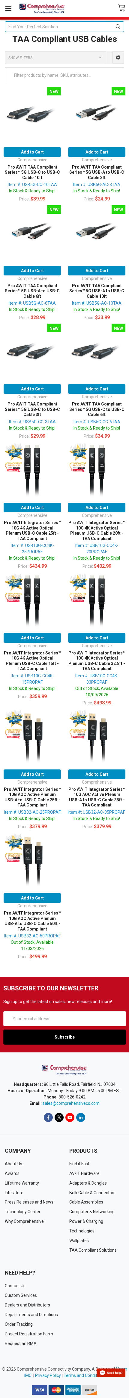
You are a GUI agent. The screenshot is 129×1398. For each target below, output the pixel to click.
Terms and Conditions (84, 1375)
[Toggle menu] (8, 8)
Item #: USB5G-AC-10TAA (97, 303)
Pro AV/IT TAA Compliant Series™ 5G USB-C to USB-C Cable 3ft (32, 409)
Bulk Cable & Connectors (92, 1192)
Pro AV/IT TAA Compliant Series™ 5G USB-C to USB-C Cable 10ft (32, 172)
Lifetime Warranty (22, 1183)
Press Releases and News (29, 1202)
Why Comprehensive (24, 1221)
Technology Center (22, 1211)
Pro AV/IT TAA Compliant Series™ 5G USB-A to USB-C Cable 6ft (32, 291)
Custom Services (21, 1295)
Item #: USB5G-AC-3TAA (96, 184)
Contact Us (15, 1285)
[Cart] (123, 8)
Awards (12, 1173)
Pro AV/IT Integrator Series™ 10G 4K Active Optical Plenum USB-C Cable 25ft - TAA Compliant (32, 530)
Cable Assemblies (86, 1202)
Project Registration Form (29, 1333)
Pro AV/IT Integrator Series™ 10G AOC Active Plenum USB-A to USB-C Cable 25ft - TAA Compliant (32, 797)
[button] (118, 57)
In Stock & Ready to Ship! (32, 190)
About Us (13, 1163)
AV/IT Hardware (84, 1173)
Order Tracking (19, 1324)
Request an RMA (21, 1343)
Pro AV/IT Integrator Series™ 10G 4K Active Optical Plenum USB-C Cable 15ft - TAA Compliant (32, 661)
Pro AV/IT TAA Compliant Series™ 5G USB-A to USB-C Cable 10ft (96, 291)
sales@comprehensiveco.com (71, 1103)
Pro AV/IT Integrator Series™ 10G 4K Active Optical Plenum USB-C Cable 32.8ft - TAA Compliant (96, 661)
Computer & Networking (92, 1211)
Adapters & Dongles (88, 1183)
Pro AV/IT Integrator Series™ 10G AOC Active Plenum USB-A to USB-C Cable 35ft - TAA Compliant (96, 797)
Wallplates (79, 1240)
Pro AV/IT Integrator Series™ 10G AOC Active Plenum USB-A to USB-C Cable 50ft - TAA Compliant (32, 921)
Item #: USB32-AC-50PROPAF (32, 936)
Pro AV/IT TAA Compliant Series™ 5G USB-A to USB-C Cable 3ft (96, 172)
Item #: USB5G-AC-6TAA (32, 303)
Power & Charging (86, 1221)
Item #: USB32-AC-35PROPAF (96, 812)
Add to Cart (32, 152)
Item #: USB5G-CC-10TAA (32, 184)
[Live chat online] (111, 1372)
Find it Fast (79, 1163)
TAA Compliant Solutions (93, 1250)
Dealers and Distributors (27, 1305)
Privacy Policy (48, 1375)
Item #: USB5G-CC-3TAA (32, 421)
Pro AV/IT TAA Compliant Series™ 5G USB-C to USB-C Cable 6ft (96, 409)
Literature (14, 1192)
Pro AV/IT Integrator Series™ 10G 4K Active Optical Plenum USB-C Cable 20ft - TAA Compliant (96, 530)
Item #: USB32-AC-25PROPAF (32, 812)
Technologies (81, 1231)
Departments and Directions (31, 1314)
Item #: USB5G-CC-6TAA (97, 421)
